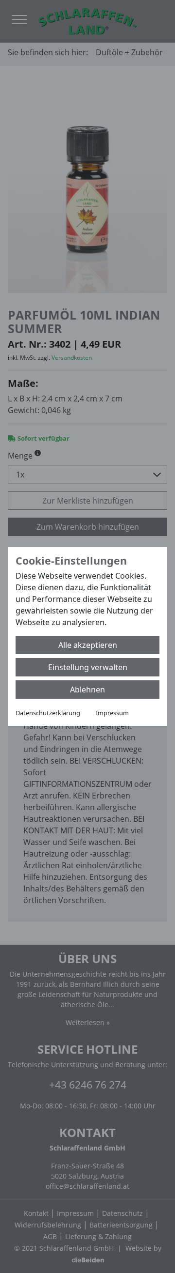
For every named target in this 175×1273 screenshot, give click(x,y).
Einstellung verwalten (87, 667)
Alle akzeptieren (87, 645)
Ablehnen (87, 689)
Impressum (112, 713)
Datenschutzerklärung (48, 713)
